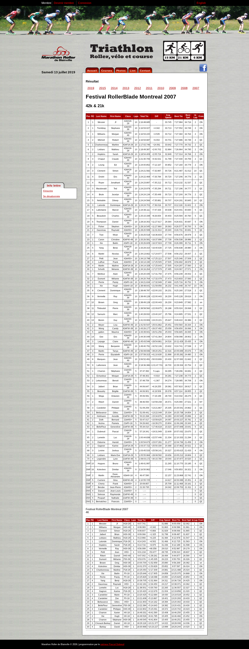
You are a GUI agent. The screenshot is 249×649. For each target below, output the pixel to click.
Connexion (84, 3)
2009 (172, 88)
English (201, 3)
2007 (195, 88)
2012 (137, 88)
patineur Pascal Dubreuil (112, 644)
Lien (133, 70)
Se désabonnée (51, 196)
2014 (114, 88)
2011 (149, 88)
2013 (125, 88)
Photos (121, 70)
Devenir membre (64, 3)
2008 (184, 88)
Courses (106, 70)
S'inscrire (48, 190)
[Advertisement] (55, 128)
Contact (145, 70)
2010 (160, 88)
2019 (90, 88)
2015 (102, 88)
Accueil (92, 70)
